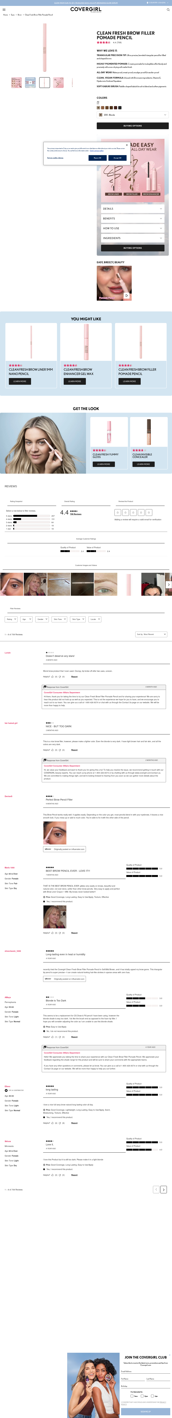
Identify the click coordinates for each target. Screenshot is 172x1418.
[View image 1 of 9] (44, 82)
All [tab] (98, 102)
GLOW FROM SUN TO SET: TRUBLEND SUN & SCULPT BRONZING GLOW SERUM (86, 3)
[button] (118, 512)
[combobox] (153, 634)
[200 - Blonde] (98, 107)
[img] (44, 47)
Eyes (13, 15)
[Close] (127, 145)
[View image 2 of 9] (58, 82)
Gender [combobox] (40, 619)
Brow (20, 15)
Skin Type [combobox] (76, 619)
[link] (75, 512)
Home (5, 15)
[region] (87, 153)
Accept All (117, 158)
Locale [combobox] (93, 619)
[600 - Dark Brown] (115, 107)
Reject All (97, 158)
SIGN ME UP (146, 1412)
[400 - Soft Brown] (107, 107)
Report (74, 676)
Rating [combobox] (9, 619)
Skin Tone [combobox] (58, 619)
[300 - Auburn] (102, 107)
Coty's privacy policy (96, 150)
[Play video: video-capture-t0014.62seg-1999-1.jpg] (30, 82)
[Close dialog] (170, 1355)
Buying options (133, 126)
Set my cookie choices (55, 158)
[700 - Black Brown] (119, 107)
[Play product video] (114, 283)
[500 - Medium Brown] (111, 107)
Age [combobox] (24, 619)
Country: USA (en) (157, 2)
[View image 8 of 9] (16, 82)
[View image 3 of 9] (72, 82)
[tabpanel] (133, 108)
